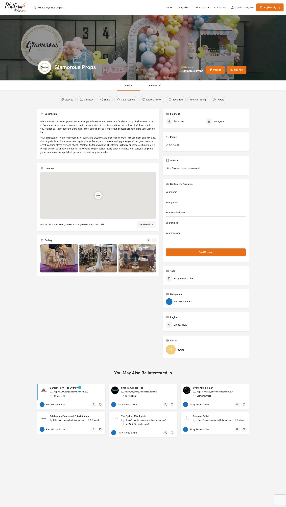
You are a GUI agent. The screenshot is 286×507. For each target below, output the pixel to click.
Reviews (154, 85)
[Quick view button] (93, 404)
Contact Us (220, 7)
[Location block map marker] (98, 195)
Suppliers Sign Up (271, 7)
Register (249, 7)
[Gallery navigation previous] (149, 240)
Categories (182, 7)
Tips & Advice (202, 7)
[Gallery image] (59, 258)
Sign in (238, 7)
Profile (128, 85)
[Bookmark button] (100, 404)
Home (169, 7)
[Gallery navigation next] (154, 240)
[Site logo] (16, 7)
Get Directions (146, 224)
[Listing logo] (44, 67)
